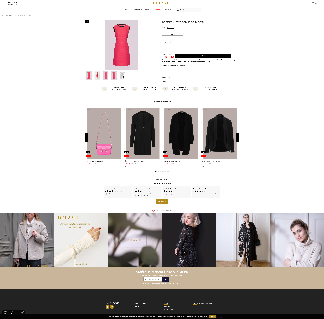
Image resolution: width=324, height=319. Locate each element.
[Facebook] (107, 307)
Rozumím (212, 316)
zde (206, 316)
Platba (166, 303)
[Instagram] (112, 307)
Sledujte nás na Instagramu (164, 211)
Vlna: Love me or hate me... (202, 303)
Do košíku (203, 56)
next (237, 137)
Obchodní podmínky (141, 303)
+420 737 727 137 (112, 303)
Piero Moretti (170, 28)
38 (126, 167)
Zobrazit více (162, 202)
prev (86, 137)
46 (206, 167)
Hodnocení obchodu (162, 179)
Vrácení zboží (168, 309)
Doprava (167, 306)
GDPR (137, 306)
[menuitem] (126, 10)
